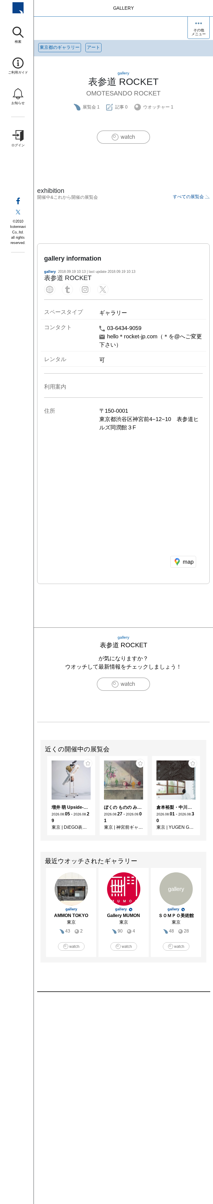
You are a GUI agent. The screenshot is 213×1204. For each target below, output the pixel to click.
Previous (41, 798)
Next (206, 798)
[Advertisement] (123, 1055)
